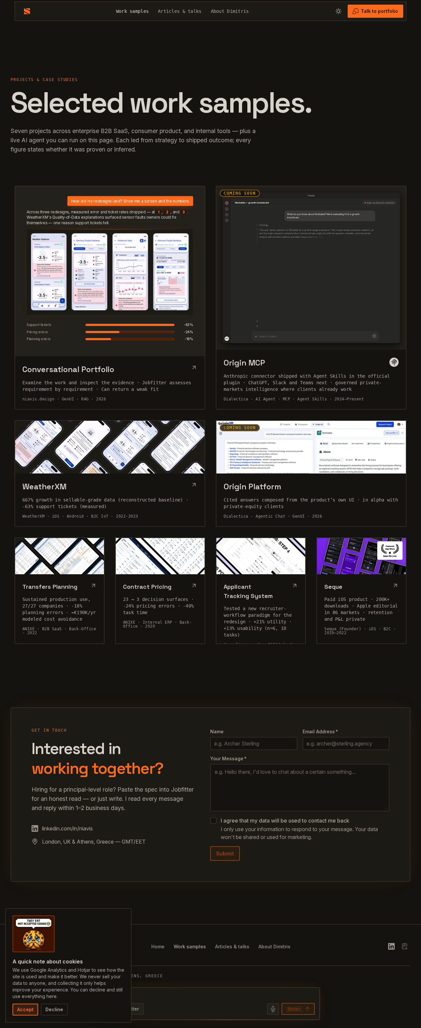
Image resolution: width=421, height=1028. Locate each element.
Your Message (228, 758)
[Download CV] (404, 946)
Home (157, 946)
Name (217, 731)
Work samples (132, 11)
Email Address (320, 731)
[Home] (27, 11)
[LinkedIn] (391, 946)
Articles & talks (179, 11)
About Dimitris (229, 11)
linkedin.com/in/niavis (67, 828)
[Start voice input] (273, 1009)
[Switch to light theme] (338, 11)
